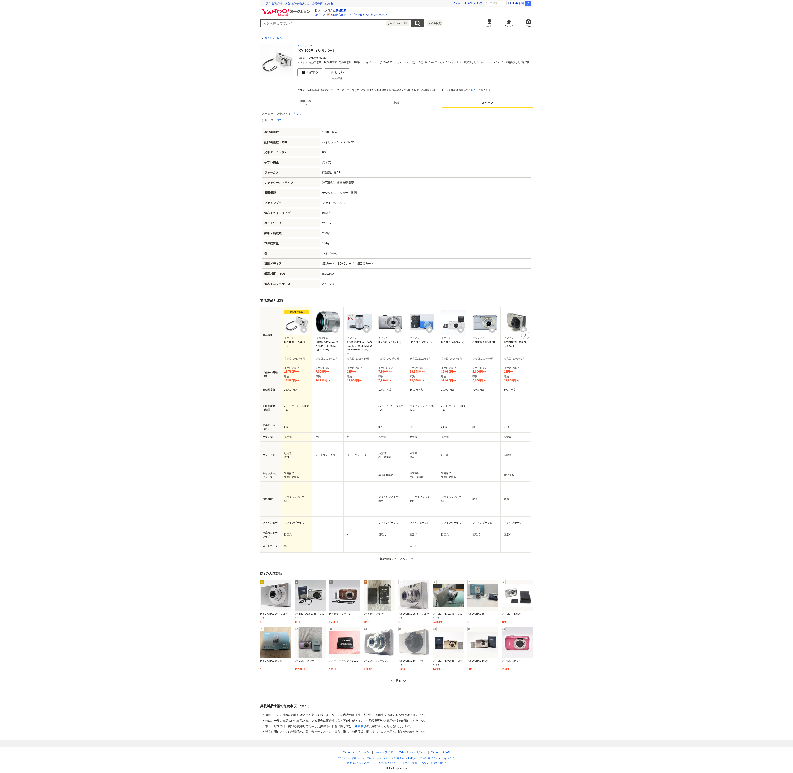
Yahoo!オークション (356, 752)
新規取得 (341, 10)
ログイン (319, 14)
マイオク (489, 26)
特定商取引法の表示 (358, 762)
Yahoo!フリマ (384, 752)
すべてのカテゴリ (397, 23)
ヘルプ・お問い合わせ (433, 762)
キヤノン (302, 45)
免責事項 (360, 726)
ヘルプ (478, 3)
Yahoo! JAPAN (463, 3)
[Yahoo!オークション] (286, 10)
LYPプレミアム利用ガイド (423, 758)
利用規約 (399, 758)
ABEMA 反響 (517, 3)
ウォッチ (508, 26)
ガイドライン (449, 758)
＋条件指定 (435, 23)
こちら (472, 90)
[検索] (528, 3)
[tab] (305, 103)
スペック (487, 102)
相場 (396, 102)
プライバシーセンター (377, 758)
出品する (312, 72)
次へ (525, 335)
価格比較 (305, 103)
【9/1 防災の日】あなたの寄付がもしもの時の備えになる (298, 3)
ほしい (339, 72)
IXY (312, 45)
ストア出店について (384, 762)
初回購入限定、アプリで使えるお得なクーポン (358, 14)
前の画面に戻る (273, 38)
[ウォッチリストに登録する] (303, 329)
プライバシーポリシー (348, 758)
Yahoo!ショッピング (412, 752)
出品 (528, 26)
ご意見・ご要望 (408, 762)
